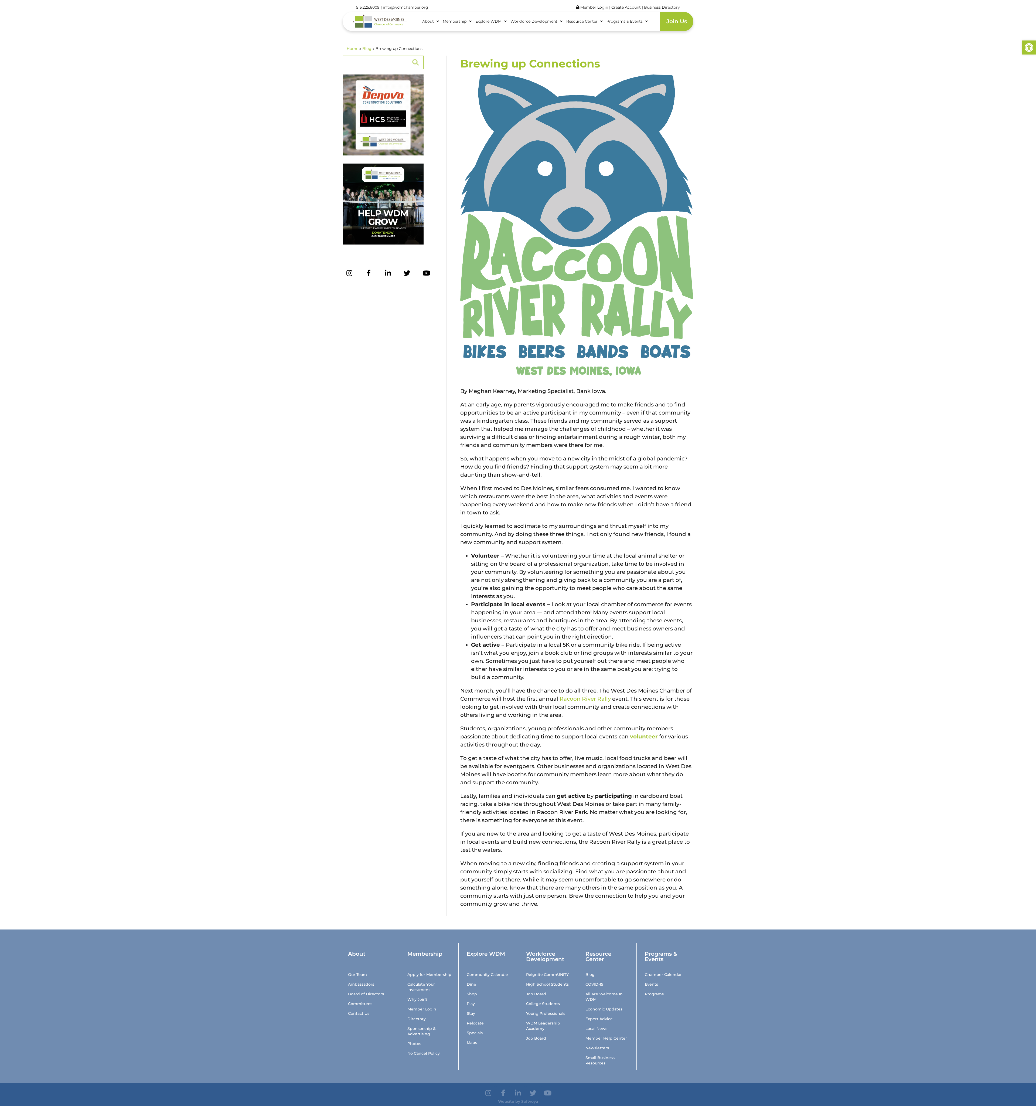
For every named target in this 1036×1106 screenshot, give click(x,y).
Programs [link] (654, 994)
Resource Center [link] (582, 21)
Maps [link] (472, 1042)
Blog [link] (367, 48)
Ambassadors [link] (361, 984)
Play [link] (471, 1003)
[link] (1029, 47)
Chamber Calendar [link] (663, 974)
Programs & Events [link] (624, 21)
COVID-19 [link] (594, 984)
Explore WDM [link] (488, 21)
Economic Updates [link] (603, 1009)
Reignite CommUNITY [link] (547, 974)
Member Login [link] (593, 7)
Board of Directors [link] (366, 994)
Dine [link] (471, 984)
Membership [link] (454, 21)
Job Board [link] (536, 994)
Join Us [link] (676, 21)
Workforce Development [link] (533, 21)
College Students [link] (543, 1003)
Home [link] (352, 48)
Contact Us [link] (358, 1013)
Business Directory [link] (662, 7)
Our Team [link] (357, 974)
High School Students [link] (547, 984)
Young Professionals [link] (545, 1013)
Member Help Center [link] (606, 1038)
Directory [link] (416, 1018)
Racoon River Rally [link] (585, 699)
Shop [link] (472, 994)
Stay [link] (471, 1013)
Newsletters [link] (597, 1048)
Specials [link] (475, 1032)
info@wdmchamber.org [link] (405, 7)
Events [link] (651, 984)
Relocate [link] (475, 1023)
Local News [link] (596, 1028)
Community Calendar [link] (487, 974)
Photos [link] (414, 1043)
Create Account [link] (626, 7)
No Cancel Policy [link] (423, 1053)
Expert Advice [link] (599, 1018)
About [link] (428, 21)
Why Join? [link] (417, 999)
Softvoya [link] (529, 1101)
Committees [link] (360, 1003)
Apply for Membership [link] (429, 974)
